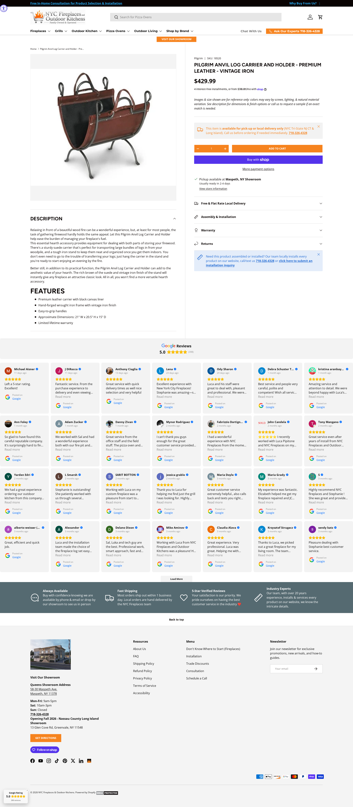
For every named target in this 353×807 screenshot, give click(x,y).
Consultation (195, 671)
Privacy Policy (142, 678)
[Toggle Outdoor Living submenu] (160, 31)
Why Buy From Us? (303, 3)
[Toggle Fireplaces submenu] (49, 31)
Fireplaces (38, 31)
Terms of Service (144, 686)
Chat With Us (251, 31)
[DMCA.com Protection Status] (107, 792)
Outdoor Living (146, 31)
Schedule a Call (196, 678)
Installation (194, 656)
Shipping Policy (143, 664)
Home (33, 48)
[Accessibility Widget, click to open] (3, 8)
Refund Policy (142, 671)
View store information (213, 188)
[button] (320, 17)
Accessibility (141, 693)
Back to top (176, 619)
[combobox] (195, 17)
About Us (139, 649)
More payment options (258, 169)
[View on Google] (8, 371)
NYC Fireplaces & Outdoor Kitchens (56, 792)
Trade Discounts (197, 664)
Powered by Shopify (85, 792)
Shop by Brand (177, 31)
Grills (59, 31)
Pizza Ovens (115, 31)
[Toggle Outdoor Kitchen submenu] (100, 31)
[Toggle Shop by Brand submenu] (192, 31)
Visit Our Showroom (176, 39)
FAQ (136, 656)
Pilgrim (198, 58)
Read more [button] (63, 397)
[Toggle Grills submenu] (66, 31)
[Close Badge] (27, 790)
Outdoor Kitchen (84, 31)
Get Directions (45, 738)
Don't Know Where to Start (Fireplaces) (213, 649)
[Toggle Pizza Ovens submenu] (128, 31)
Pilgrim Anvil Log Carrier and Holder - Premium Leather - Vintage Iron (62, 48)
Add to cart (277, 148)
